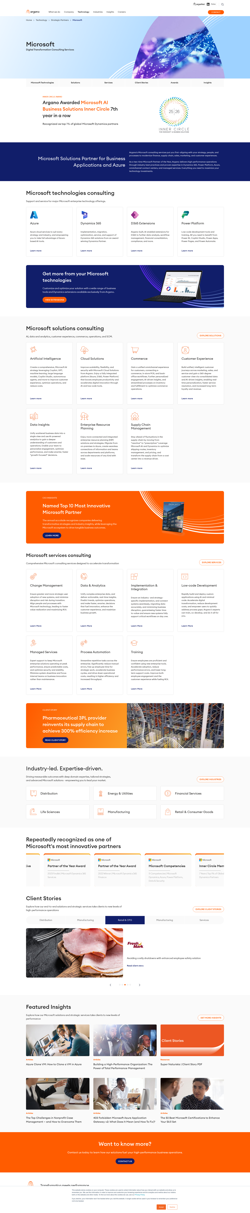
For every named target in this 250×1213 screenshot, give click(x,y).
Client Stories (141, 82)
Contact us (125, 1161)
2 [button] (122, 984)
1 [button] (119, 984)
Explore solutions (210, 335)
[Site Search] (222, 4)
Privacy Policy (140, 1195)
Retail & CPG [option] (125, 920)
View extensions (54, 299)
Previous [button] (110, 985)
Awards (174, 82)
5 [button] (130, 984)
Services (108, 82)
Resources (165, 1059)
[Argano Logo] (32, 11)
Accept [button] (161, 1207)
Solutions (75, 82)
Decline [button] (172, 1207)
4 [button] (127, 984)
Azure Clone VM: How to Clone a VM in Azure (54, 1064)
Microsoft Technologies (42, 82)
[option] (28, 869)
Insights (208, 82)
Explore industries (210, 779)
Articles (29, 1059)
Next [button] (139, 985)
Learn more (52, 535)
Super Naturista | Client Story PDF (181, 1064)
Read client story (55, 740)
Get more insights (211, 1017)
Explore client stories (208, 909)
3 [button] (125, 984)
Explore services (211, 562)
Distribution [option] (46, 920)
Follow (213, 4)
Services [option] (204, 920)
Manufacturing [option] (85, 920)
